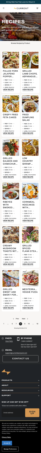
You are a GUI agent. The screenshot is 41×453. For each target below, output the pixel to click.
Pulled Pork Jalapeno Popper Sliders (10, 74)
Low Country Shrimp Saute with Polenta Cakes (29, 161)
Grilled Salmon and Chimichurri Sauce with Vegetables (10, 161)
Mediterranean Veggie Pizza (30, 290)
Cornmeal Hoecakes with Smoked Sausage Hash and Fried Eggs (29, 205)
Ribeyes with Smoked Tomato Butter (8, 205)
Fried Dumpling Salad (28, 117)
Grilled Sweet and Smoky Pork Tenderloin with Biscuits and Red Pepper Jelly (11, 292)
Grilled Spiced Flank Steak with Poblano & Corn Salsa (30, 248)
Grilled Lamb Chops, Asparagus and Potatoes (30, 74)
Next (23, 319)
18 (37, 324)
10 (29, 324)
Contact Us (20, 358)
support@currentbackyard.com (16, 353)
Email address (8, 412)
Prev (17, 319)
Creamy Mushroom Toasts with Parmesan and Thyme (10, 248)
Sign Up (32, 412)
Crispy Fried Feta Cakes (10, 116)
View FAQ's (9, 341)
